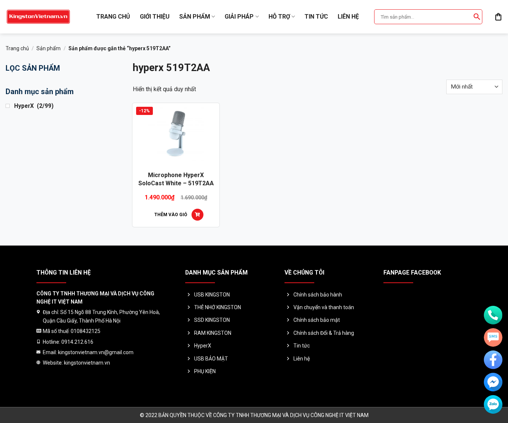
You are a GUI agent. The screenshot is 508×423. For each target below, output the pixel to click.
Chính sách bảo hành (317, 295)
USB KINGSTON (212, 295)
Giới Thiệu (155, 16)
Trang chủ (113, 16)
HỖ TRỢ (279, 16)
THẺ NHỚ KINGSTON (217, 307)
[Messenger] (493, 382)
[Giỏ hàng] (498, 16)
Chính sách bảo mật (316, 320)
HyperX (202, 346)
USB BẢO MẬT (211, 359)
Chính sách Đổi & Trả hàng (323, 333)
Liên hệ (348, 16)
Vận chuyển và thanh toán (323, 307)
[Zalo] (493, 404)
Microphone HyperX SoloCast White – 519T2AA (176, 179)
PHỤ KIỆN (205, 371)
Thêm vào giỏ (170, 214)
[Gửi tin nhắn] (493, 337)
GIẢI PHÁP (239, 16)
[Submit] (476, 16)
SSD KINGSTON (212, 320)
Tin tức (316, 16)
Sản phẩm (194, 16)
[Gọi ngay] (493, 315)
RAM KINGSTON (212, 333)
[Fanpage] (493, 359)
